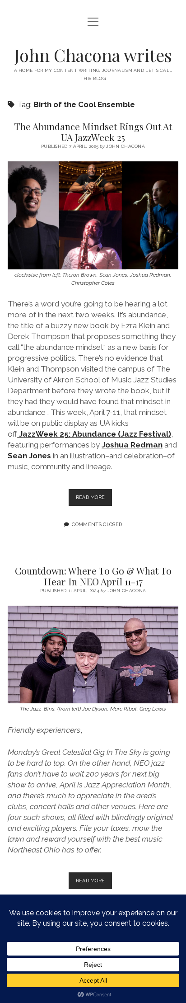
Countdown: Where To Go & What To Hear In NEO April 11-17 (93, 576)
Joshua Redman (132, 444)
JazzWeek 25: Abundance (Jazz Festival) (95, 433)
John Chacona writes (93, 54)
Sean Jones (29, 455)
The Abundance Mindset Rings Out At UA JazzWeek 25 (93, 131)
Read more (94, 500)
